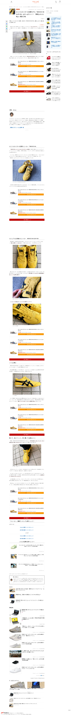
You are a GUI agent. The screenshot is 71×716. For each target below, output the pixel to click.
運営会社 (24, 714)
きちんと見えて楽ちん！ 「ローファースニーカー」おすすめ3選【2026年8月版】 (56, 69)
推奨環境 (30, 714)
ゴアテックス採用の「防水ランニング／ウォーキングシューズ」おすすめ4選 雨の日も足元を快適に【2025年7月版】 (56, 83)
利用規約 (69, 710)
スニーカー (17, 9)
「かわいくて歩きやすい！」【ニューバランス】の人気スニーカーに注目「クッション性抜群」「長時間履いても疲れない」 (56, 100)
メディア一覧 (3, 714)
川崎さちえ (43, 18)
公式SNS (6, 714)
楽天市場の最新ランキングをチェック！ (27, 538)
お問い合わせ (12, 714)
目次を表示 (42, 24)
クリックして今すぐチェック (31, 66)
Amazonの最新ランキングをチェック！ (27, 527)
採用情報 (27, 714)
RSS (22, 714)
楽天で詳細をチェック (27, 91)
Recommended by (38, 675)
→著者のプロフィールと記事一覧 (16, 127)
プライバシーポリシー (18, 714)
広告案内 (9, 714)
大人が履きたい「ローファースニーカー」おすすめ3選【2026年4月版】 (56, 87)
